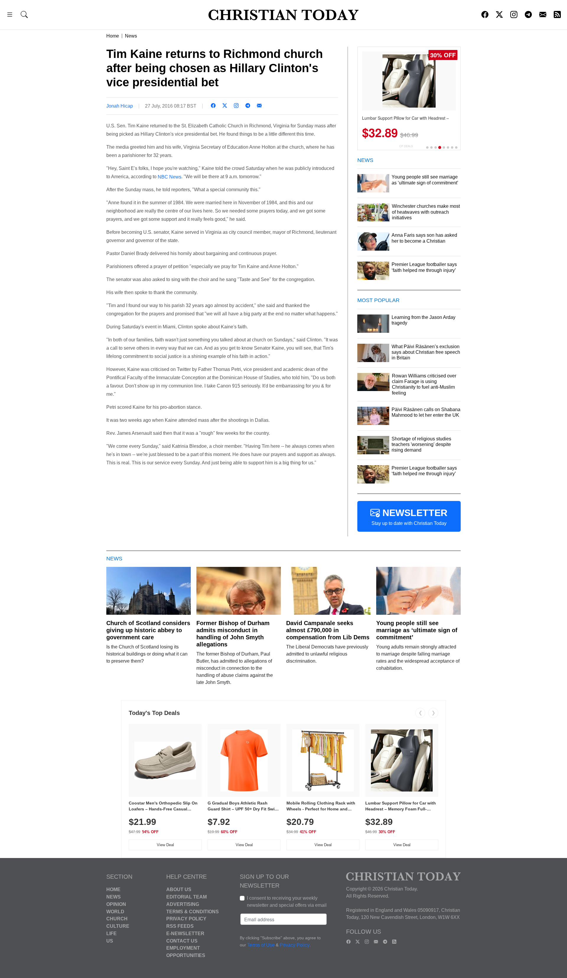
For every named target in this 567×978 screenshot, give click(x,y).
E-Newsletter (185, 933)
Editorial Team (186, 896)
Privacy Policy (186, 918)
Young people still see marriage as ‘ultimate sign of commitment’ (416, 630)
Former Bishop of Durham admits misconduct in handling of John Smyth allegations (233, 634)
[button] (9, 15)
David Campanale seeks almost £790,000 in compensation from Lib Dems (327, 630)
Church (117, 918)
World (115, 911)
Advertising (182, 904)
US (109, 940)
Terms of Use (261, 945)
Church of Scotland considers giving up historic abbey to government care (148, 630)
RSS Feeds (180, 926)
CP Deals (406, 146)
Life (111, 933)
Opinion (116, 904)
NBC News (169, 176)
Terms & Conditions (192, 911)
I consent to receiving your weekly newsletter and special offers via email (287, 902)
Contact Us (182, 940)
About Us (178, 889)
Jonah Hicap (119, 105)
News (131, 35)
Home (112, 35)
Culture (117, 926)
